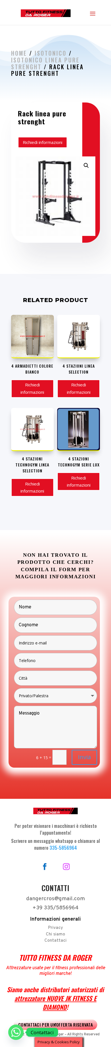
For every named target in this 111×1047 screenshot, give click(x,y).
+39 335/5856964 (55, 907)
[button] (86, 165)
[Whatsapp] (16, 1032)
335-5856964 (63, 847)
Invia (84, 757)
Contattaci (55, 940)
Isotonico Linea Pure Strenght (45, 63)
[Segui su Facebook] (45, 867)
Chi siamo (55, 934)
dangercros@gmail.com (55, 898)
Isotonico (51, 53)
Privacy (55, 928)
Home (19, 53)
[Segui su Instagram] (66, 867)
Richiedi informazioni (42, 142)
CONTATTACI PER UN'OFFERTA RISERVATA (55, 1024)
